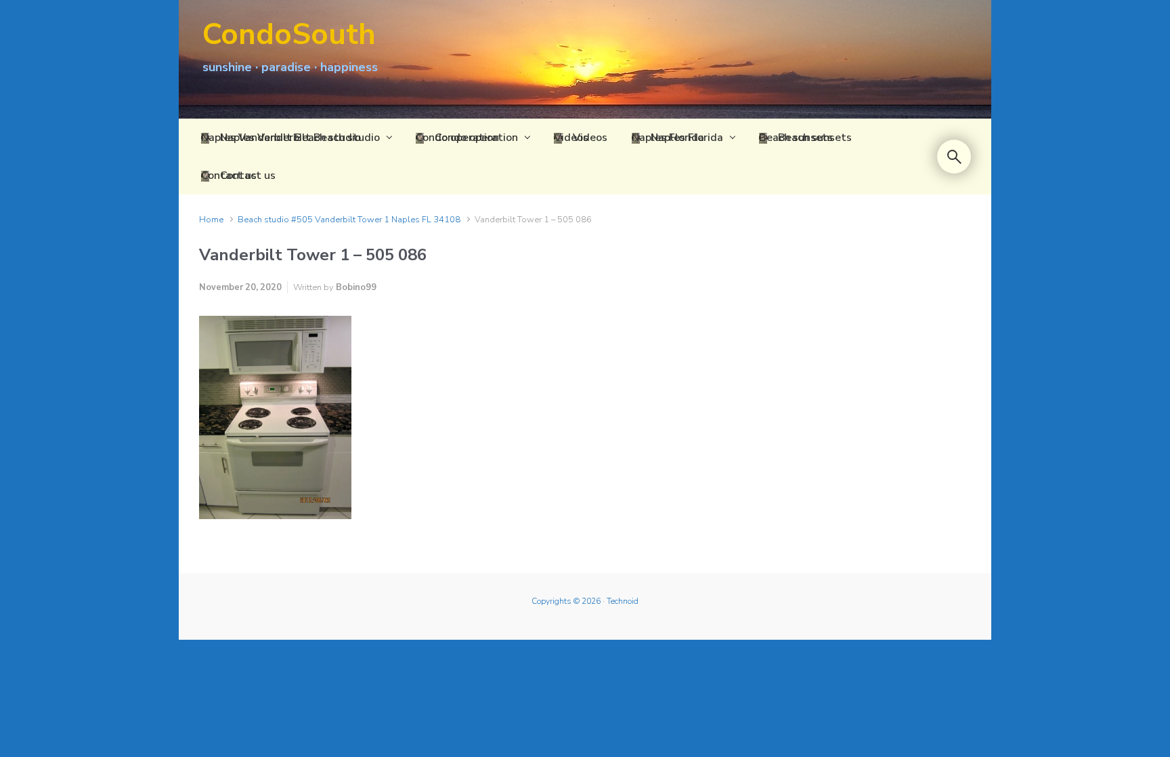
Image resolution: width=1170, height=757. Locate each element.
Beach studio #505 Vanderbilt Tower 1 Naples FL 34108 (349, 219)
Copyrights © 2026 (566, 601)
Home (211, 219)
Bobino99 (356, 287)
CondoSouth (289, 34)
